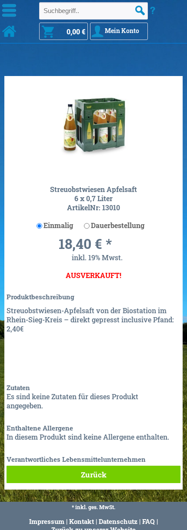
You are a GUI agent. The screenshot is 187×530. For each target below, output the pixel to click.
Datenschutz (118, 521)
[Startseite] (9, 31)
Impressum (46, 521)
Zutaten (18, 388)
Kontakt (81, 521)
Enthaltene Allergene (40, 428)
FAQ (148, 521)
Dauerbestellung (117, 225)
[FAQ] (153, 10)
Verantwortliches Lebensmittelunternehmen (76, 459)
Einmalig (58, 225)
